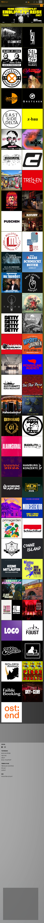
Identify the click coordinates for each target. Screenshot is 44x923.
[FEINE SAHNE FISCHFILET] (22, 15)
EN (28, 2)
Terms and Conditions (7, 766)
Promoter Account (6, 776)
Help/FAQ (3, 755)
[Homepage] (4, 1)
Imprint (3, 770)
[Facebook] (2, 747)
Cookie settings (10, 911)
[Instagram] (5, 747)
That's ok (9, 916)
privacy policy (27, 908)
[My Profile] (34, 2)
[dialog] (20, 904)
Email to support (6, 760)
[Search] (41, 5)
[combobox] (20, 5)
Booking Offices (5, 753)
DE (26, 2)
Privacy (3, 768)
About (3, 757)
